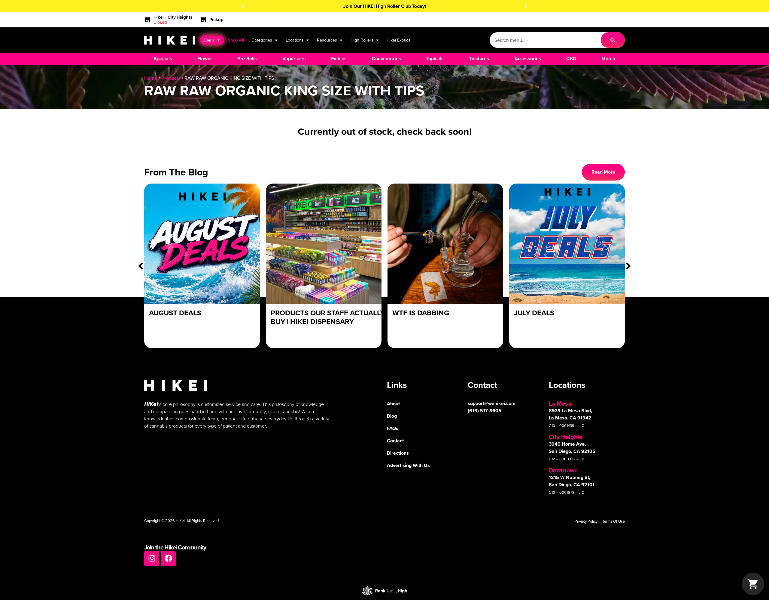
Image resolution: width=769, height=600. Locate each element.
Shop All (236, 40)
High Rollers (362, 40)
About (393, 403)
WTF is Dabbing (420, 313)
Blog (392, 416)
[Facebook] (168, 558)
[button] (243, 6)
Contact (395, 440)
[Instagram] (151, 558)
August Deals (175, 313)
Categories (261, 40)
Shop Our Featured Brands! (384, 6)
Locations (295, 40)
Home (150, 78)
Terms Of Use (613, 521)
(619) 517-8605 (484, 410)
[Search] (613, 40)
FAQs (392, 428)
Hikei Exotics (398, 40)
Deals (209, 40)
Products (171, 78)
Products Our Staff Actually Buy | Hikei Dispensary (327, 317)
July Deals (534, 313)
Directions (398, 453)
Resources (327, 40)
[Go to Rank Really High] (384, 590)
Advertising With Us (408, 465)
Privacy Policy (586, 521)
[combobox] (545, 40)
